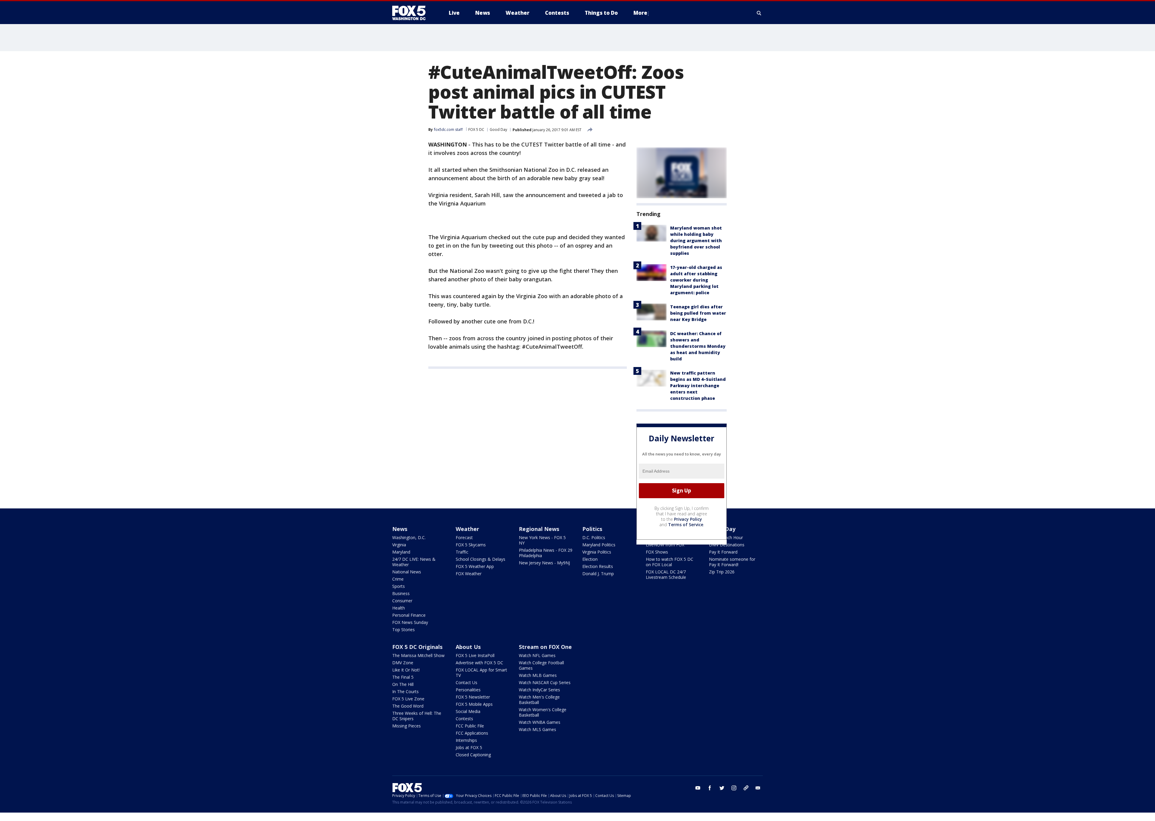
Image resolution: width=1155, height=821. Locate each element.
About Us (468, 646)
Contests (464, 718)
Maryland (401, 552)
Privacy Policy (688, 519)
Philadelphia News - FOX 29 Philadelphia (545, 552)
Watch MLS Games (537, 729)
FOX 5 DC (476, 129)
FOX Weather (469, 573)
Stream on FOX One (545, 646)
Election (590, 559)
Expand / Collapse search (759, 12)
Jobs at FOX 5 (469, 747)
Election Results (597, 566)
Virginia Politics (596, 552)
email (758, 788)
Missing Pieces (406, 726)
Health (398, 608)
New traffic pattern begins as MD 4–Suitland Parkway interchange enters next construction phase (698, 385)
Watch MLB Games (538, 675)
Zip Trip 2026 (722, 572)
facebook (710, 788)
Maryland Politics (598, 545)
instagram (734, 788)
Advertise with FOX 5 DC (479, 662)
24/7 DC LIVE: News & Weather (414, 561)
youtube (698, 788)
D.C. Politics (593, 537)
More (640, 12)
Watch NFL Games (537, 655)
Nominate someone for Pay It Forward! (732, 561)
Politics (592, 528)
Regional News (539, 528)
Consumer (402, 600)
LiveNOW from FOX (665, 545)
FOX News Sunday (410, 622)
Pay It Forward (723, 552)
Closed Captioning (473, 755)
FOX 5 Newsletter (473, 697)
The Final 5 (403, 677)
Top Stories (403, 629)
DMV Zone (402, 662)
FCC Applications (472, 733)
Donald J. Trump (598, 573)
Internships (466, 740)
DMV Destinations (726, 545)
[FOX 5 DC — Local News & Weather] (412, 13)
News (399, 528)
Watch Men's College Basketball (539, 699)
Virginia (399, 545)
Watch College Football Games (541, 665)
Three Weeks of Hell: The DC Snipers (416, 715)
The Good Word (408, 706)
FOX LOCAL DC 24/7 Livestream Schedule (666, 574)
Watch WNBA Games (539, 722)
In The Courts (405, 691)
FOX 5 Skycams (471, 545)
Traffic (462, 552)
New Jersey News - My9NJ (544, 563)
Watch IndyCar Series (539, 690)
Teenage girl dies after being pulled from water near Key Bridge (698, 313)
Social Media (468, 711)
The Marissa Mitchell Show (418, 655)
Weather (467, 528)
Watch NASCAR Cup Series (545, 682)
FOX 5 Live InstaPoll (475, 655)
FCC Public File (470, 726)
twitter (722, 788)
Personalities (468, 690)
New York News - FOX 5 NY (542, 540)
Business (401, 593)
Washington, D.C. (409, 537)
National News (406, 572)
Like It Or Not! (406, 670)
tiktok (746, 788)
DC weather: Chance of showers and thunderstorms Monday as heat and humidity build (697, 346)
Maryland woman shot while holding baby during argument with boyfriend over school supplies (696, 240)
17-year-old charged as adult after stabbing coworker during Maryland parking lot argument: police (696, 279)
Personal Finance (409, 615)
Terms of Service (685, 524)
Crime (398, 579)
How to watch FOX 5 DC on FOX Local (669, 561)
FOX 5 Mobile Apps (474, 704)
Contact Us (466, 682)
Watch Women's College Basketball (542, 712)
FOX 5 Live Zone (408, 699)
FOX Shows (657, 552)
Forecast (464, 537)
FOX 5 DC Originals (417, 646)
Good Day (498, 129)
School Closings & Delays (480, 559)
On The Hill (403, 684)
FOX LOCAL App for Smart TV (481, 672)
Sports (398, 586)
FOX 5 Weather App (475, 566)
